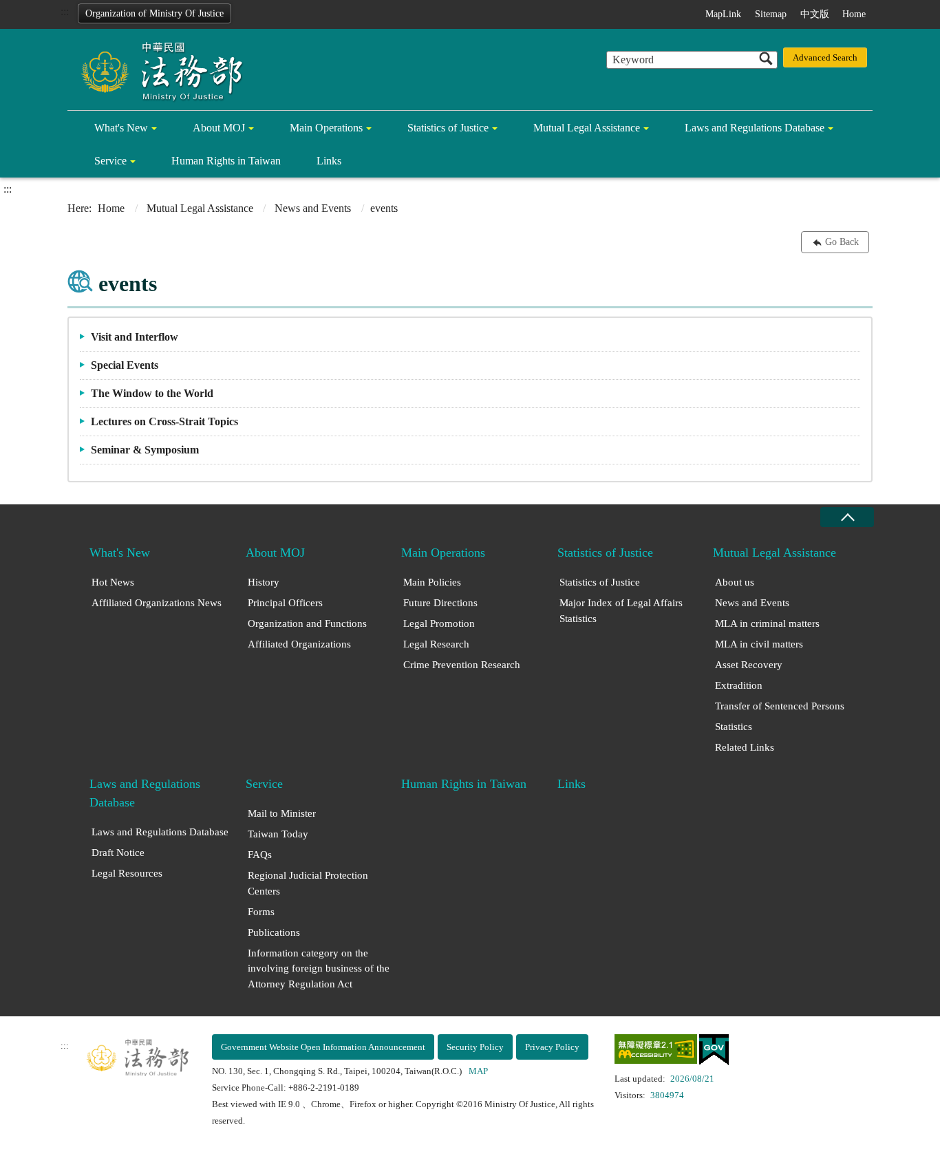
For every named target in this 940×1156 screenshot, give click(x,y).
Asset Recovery (748, 664)
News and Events (313, 208)
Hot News (113, 582)
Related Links (744, 747)
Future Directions (440, 602)
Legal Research (436, 644)
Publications (274, 932)
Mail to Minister (282, 813)
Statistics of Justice (448, 127)
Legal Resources (127, 873)
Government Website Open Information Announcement (323, 1047)
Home (854, 14)
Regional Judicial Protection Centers (308, 883)
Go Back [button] (842, 242)
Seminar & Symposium (145, 450)
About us (734, 582)
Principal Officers (285, 602)
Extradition (738, 685)
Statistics (733, 726)
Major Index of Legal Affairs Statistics (621, 610)
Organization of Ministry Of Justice (154, 13)
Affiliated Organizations (299, 644)
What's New (121, 127)
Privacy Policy (552, 1047)
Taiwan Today (278, 833)
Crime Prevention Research (461, 664)
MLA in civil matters (759, 644)
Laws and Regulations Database (754, 127)
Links (329, 161)
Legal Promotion (439, 623)
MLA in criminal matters (767, 623)
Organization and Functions (307, 623)
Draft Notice (118, 852)
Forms (261, 911)
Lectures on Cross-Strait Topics (164, 421)
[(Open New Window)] (656, 1051)
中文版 (814, 14)
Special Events (124, 365)
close (847, 517)
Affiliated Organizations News (157, 602)
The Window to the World (152, 393)
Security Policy (475, 1047)
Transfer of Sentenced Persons (779, 705)
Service (110, 161)
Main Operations (326, 127)
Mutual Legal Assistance (586, 127)
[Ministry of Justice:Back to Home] (156, 70)
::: (65, 11)
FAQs (260, 854)
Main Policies (432, 582)
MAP (478, 1071)
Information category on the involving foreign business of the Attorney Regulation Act (318, 968)
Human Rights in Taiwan (226, 161)
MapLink (723, 14)
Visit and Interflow (134, 337)
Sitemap (771, 14)
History (263, 582)
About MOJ (219, 127)
